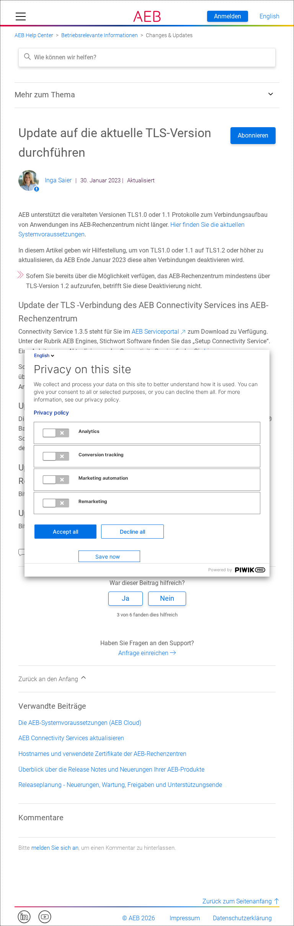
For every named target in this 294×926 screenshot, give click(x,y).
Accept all (65, 531)
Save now (107, 556)
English (41, 355)
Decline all (132, 531)
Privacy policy (51, 413)
